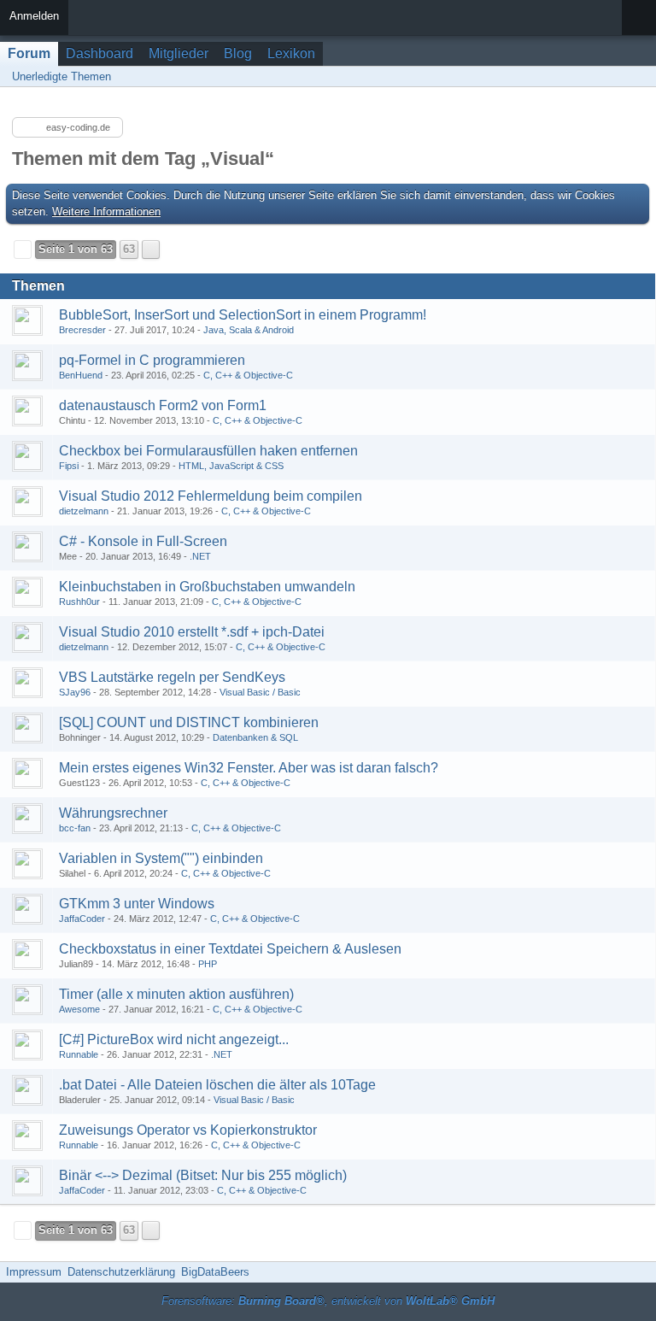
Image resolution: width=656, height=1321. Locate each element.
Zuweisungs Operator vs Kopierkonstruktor (188, 1130)
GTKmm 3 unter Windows (136, 903)
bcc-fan (75, 828)
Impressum (34, 1271)
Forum (29, 53)
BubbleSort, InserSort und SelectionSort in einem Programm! (242, 315)
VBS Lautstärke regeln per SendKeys (172, 677)
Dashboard (99, 53)
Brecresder (82, 330)
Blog (238, 53)
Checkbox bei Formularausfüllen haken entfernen (208, 450)
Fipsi (69, 466)
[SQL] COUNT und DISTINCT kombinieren (189, 722)
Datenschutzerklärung (121, 1271)
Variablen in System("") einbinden (161, 858)
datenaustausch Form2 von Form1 (162, 405)
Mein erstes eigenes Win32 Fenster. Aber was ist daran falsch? (248, 767)
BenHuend (80, 375)
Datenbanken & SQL (255, 737)
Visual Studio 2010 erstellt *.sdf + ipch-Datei (192, 632)
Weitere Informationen (106, 211)
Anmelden (34, 15)
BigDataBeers (215, 1271)
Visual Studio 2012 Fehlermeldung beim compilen (210, 496)
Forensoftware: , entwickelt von (328, 1301)
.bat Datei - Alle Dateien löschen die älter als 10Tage (217, 1084)
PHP (207, 964)
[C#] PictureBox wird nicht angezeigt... (174, 1039)
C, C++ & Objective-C (248, 375)
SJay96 (75, 692)
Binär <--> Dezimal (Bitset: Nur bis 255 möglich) (203, 1175)
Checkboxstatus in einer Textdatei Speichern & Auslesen (230, 949)
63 (129, 249)
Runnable (78, 1054)
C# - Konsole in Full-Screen (143, 541)
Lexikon (291, 53)
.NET (200, 556)
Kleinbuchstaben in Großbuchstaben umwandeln (207, 586)
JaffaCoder (82, 918)
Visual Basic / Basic (260, 692)
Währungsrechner (113, 813)
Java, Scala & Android (248, 330)
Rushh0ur (79, 601)
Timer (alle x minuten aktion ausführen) (176, 994)
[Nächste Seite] (151, 249)
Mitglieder (178, 53)
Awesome (79, 1009)
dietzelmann (83, 511)
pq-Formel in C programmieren (152, 360)
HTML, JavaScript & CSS (231, 466)
